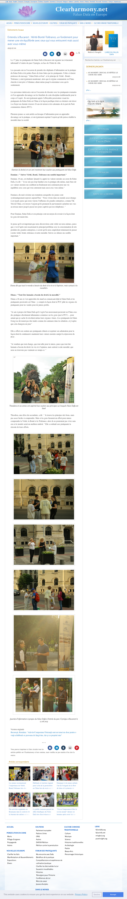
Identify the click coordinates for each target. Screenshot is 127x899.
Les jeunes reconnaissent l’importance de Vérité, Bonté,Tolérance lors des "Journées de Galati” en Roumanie (17, 788)
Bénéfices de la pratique (45, 857)
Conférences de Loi (43, 878)
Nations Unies (41, 833)
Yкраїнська (117, 1)
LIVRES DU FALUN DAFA (111, 53)
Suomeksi (53, 1)
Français (27, 1)
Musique (68, 836)
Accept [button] (113, 895)
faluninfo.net (100, 833)
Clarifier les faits (13, 854)
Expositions (11, 860)
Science (67, 839)
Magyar (65, 1)
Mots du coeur (41, 881)
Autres (9, 845)
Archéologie (69, 845)
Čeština (40, 1)
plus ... (88, 90)
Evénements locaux (16, 30)
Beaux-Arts (69, 851)
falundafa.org (101, 830)
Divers (9, 863)
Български (34, 1)
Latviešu (76, 1)
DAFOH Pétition (42, 842)
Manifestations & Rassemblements (20, 857)
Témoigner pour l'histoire (45, 875)
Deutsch (20, 1)
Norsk (82, 1)
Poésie (67, 848)
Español (46, 1)
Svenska (104, 1)
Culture (68, 833)
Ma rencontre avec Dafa (45, 854)
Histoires (39, 872)
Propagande (11, 842)
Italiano (71, 1)
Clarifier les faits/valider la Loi (47, 866)
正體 (6, 1)
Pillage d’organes (13, 839)
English (15, 1)
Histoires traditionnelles (74, 842)
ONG (38, 836)
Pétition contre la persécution (47, 845)
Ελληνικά (59, 1)
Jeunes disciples (42, 884)
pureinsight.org (101, 839)
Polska (87, 1)
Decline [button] (97, 895)
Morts (9, 836)
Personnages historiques (74, 854)
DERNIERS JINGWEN (94, 66)
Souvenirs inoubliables (44, 869)
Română (92, 1)
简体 (10, 1)
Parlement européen (43, 830)
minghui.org (100, 836)
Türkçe (110, 1)
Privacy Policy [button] (81, 894)
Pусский (98, 1)
